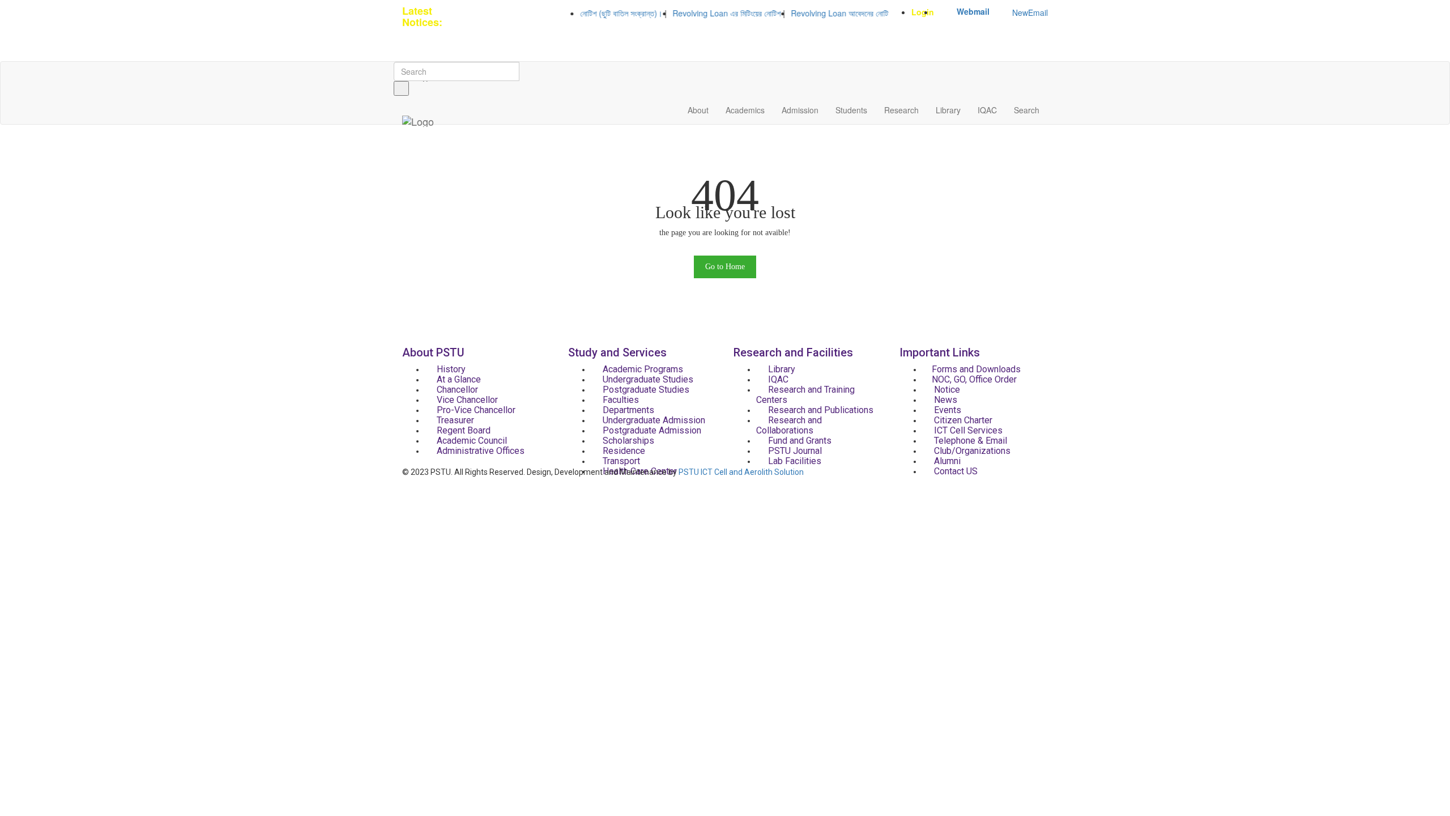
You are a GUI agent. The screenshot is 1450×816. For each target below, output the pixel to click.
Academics (745, 110)
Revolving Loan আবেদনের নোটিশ (826, 13)
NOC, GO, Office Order (974, 379)
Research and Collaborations (789, 425)
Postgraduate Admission (650, 430)
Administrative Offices (479, 450)
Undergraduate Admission (652, 420)
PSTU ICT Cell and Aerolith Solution (741, 472)
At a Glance (457, 379)
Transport (620, 461)
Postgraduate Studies (644, 389)
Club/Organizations (971, 450)
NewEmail (1030, 12)
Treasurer (454, 420)
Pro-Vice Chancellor (474, 410)
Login (922, 12)
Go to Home (725, 266)
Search (1026, 110)
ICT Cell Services (967, 430)
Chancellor (456, 389)
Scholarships (627, 440)
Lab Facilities (793, 461)
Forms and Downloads (976, 369)
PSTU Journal (794, 450)
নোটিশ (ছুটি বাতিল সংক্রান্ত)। (606, 13)
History (450, 369)
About (698, 110)
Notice (946, 389)
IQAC (987, 110)
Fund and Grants (798, 440)
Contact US (955, 471)
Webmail (973, 11)
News (944, 399)
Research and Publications (819, 410)
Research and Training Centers (805, 394)
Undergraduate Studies (646, 379)
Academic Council (470, 440)
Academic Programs (641, 369)
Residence (622, 450)
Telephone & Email (969, 440)
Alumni (946, 461)
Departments (627, 410)
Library (948, 110)
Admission (800, 110)
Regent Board (462, 430)
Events (946, 410)
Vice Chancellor (466, 399)
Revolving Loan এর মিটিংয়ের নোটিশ (711, 13)
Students (851, 110)
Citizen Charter (962, 420)
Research (901, 110)
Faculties (619, 399)
